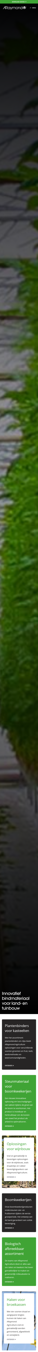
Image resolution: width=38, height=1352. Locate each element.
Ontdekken (8, 1066)
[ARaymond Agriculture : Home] (13, 8)
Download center (18, 2)
